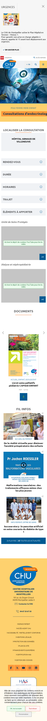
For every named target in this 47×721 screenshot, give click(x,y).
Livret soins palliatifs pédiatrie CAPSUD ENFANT (23, 384)
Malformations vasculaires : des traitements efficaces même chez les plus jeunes (23, 488)
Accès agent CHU (24, 628)
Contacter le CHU (26, 604)
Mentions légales (24, 637)
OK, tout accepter (16, 709)
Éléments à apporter (17, 211)
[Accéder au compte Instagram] (30, 668)
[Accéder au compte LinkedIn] (36, 668)
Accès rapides (41, 57)
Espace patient (24, 624)
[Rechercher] (35, 64)
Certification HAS (24, 654)
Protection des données (24, 641)
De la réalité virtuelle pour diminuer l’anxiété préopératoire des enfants (23, 444)
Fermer (43, 6)
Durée (7, 174)
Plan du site (24, 646)
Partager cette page (42, 413)
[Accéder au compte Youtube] (24, 668)
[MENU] (43, 64)
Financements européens (24, 650)
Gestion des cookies (24, 660)
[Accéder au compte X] (17, 668)
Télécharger (23, 397)
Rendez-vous (12, 162)
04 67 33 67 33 (25, 611)
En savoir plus (12, 50)
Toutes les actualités (30, 541)
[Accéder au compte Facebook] (11, 668)
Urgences (8, 57)
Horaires (9, 186)
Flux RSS (12, 541)
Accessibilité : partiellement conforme (24, 633)
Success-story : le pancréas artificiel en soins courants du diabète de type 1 (23, 529)
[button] (3, 333)
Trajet (7, 199)
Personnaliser (23, 714)
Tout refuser (33, 709)
